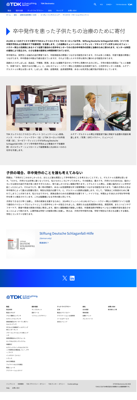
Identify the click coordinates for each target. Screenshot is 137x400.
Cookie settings (73, 384)
